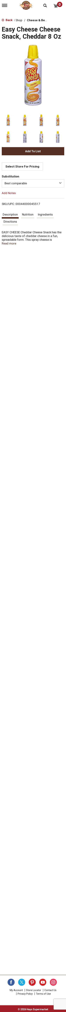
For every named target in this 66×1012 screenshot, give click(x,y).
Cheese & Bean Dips (41, 20)
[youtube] (42, 982)
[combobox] (33, 183)
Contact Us (50, 990)
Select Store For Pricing (22, 166)
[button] (8, 120)
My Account (16, 990)
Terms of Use (43, 993)
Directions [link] (10, 221)
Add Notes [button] (9, 193)
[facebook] (11, 982)
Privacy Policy (25, 993)
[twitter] (21, 982)
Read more (9, 243)
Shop (18, 20)
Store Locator (33, 990)
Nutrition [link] (27, 214)
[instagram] (53, 982)
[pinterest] (32, 982)
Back (8, 20)
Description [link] (10, 214)
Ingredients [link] (45, 214)
